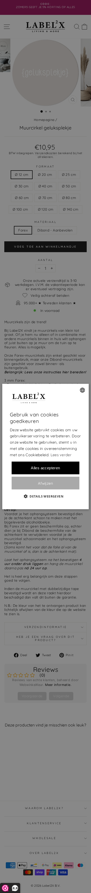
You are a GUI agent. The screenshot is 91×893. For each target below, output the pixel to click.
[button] (45, 496)
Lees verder (61, 454)
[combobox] (82, 389)
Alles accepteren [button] (45, 468)
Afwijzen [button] (45, 483)
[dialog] (45, 446)
